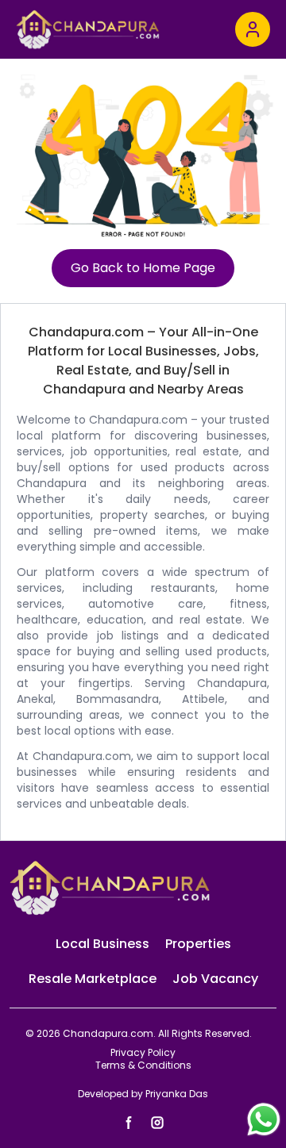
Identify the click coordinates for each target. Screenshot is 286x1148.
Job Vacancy (215, 978)
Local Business (102, 944)
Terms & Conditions (143, 1065)
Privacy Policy (143, 1052)
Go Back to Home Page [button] (143, 268)
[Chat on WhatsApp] (265, 1119)
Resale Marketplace (93, 978)
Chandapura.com (108, 1033)
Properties (198, 944)
